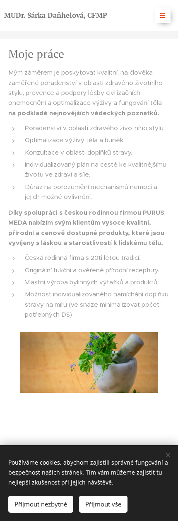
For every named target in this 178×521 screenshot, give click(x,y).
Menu (163, 15)
